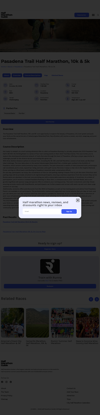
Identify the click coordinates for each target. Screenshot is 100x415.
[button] (77, 200)
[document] (50, 207)
